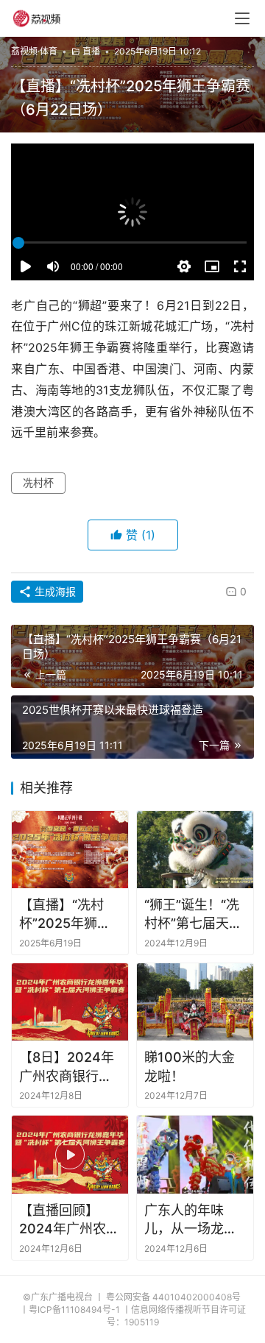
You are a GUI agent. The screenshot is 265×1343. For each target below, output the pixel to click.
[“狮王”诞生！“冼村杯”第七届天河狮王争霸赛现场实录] (195, 849)
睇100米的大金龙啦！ (189, 1066)
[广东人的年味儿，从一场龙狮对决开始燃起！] (195, 1154)
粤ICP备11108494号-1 (74, 1309)
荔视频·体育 (34, 51)
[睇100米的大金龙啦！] (195, 1002)
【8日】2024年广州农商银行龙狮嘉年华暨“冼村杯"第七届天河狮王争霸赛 (68, 1067)
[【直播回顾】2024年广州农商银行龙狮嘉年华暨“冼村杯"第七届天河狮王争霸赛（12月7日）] (70, 1154)
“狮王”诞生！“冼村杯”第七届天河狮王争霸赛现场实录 (193, 914)
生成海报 (54, 591)
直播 (91, 51)
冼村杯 (38, 482)
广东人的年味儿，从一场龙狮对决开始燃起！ (190, 1220)
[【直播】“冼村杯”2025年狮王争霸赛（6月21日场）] (70, 849)
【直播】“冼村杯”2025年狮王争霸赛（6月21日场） (64, 914)
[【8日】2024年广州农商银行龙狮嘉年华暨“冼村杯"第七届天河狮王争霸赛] (70, 1002)
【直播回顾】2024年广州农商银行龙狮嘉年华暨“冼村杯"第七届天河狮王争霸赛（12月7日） (69, 1220)
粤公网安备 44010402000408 (173, 1297)
